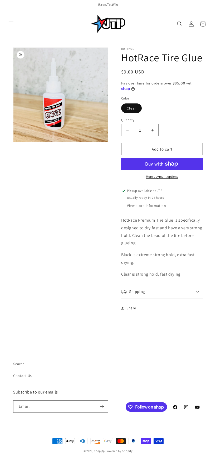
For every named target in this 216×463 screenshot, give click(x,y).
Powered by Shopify (119, 451)
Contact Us (22, 375)
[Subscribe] (102, 406)
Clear (131, 108)
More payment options (162, 176)
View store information (146, 205)
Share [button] (131, 308)
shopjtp (99, 451)
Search (19, 363)
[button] (11, 24)
